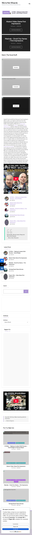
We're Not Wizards (10, 3)
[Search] (26, 291)
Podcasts (16, 86)
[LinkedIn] (2, 268)
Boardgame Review (11, 462)
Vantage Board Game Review (17, 215)
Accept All (15, 529)
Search (5, 285)
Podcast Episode (11, 442)
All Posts (16, 106)
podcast (16, 125)
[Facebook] (2, 261)
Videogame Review (21, 462)
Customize (15, 524)
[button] (16, 30)
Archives (5, 320)
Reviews (16, 67)
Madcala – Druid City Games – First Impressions (16, 40)
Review (16, 481)
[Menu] (29, 3)
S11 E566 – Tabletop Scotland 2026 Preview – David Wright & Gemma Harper (20, 13)
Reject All (15, 526)
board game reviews (9, 146)
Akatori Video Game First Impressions (16, 23)
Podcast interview (20, 442)
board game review (11, 500)
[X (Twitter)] (2, 264)
